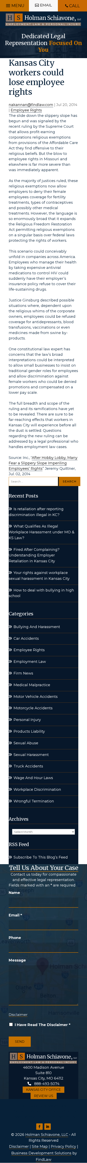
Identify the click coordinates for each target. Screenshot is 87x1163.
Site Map (40, 1146)
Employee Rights (26, 110)
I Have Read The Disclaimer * (42, 1025)
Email (15, 915)
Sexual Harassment (31, 755)
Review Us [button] (43, 1096)
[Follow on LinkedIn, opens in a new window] (47, 1126)
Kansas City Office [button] (43, 1090)
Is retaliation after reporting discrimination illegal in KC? (36, 512)
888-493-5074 (46, 1084)
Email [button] (46, 5)
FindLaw (43, 1159)
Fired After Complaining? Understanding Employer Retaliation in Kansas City (34, 555)
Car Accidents (26, 638)
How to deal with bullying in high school (41, 593)
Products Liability (29, 731)
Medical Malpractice (32, 685)
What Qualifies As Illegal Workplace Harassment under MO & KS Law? (41, 532)
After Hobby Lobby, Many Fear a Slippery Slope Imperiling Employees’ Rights (43, 463)
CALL (74, 5)
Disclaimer (18, 1015)
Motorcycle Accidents (33, 708)
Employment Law (30, 661)
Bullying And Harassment (37, 627)
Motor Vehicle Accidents (36, 696)
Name (14, 893)
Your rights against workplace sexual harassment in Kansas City (39, 576)
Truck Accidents (28, 766)
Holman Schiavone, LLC (46, 1134)
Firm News (23, 673)
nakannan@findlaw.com (31, 105)
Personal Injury (27, 720)
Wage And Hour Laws (33, 778)
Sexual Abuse (26, 743)
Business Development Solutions (41, 1153)
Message (17, 960)
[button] (14, 4)
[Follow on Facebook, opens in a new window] (39, 1126)
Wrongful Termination (34, 801)
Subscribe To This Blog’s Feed (41, 857)
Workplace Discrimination (37, 789)
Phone (15, 938)
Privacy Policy (63, 1146)
